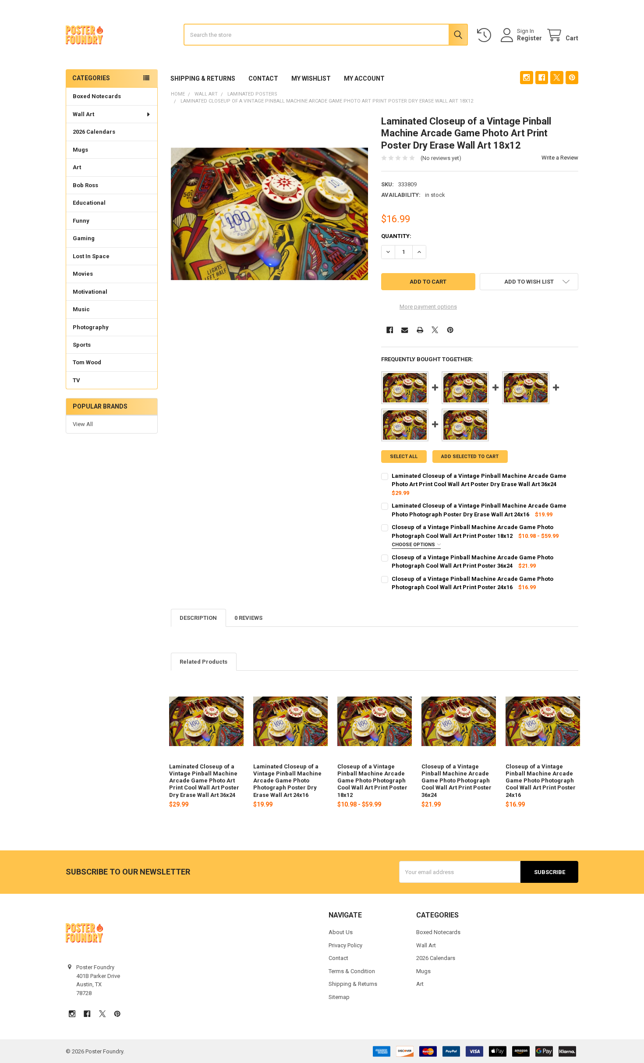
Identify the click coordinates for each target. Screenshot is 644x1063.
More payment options (428, 306)
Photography (91, 327)
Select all (404, 456)
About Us (341, 932)
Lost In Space (91, 256)
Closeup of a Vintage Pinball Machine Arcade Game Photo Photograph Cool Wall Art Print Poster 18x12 (372, 780)
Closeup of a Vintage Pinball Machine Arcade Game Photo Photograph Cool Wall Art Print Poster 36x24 (456, 780)
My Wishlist (311, 78)
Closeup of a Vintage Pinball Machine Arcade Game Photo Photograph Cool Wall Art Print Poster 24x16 (541, 780)
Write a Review (559, 157)
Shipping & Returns (202, 78)
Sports (82, 344)
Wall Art (83, 114)
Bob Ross (85, 185)
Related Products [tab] (203, 661)
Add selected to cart (470, 456)
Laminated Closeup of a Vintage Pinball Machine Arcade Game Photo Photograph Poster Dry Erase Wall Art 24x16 (287, 780)
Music (81, 309)
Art (77, 167)
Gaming (84, 238)
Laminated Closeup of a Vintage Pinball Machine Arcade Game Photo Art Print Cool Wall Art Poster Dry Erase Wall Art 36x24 (204, 780)
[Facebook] (541, 77)
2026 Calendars (94, 131)
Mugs (80, 149)
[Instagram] (526, 77)
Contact (263, 78)
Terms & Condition (352, 971)
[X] (556, 77)
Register (529, 38)
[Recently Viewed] (485, 35)
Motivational (90, 291)
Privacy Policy (345, 945)
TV (76, 380)
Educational (89, 202)
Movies (83, 273)
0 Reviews (248, 618)
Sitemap (339, 997)
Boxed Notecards (97, 96)
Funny (81, 220)
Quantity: (396, 236)
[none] (269, 214)
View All (83, 424)
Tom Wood (87, 362)
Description (198, 618)
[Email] (404, 330)
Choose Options (414, 544)
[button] (529, 281)
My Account (364, 78)
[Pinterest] (572, 77)
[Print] (420, 330)
